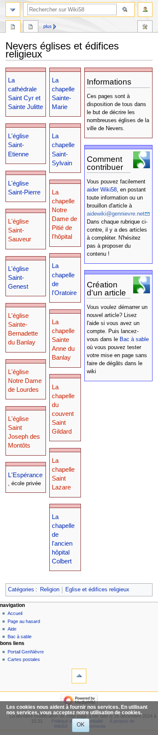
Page (13, 27)
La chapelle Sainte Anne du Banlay (63, 339)
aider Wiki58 (102, 190)
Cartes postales (24, 659)
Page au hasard (24, 621)
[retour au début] (79, 676)
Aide (12, 628)
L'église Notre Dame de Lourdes (25, 380)
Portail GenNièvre (26, 651)
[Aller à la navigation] (12, 9)
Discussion (31, 27)
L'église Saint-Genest (18, 277)
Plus (47, 26)
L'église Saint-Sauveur (19, 230)
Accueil (15, 613)
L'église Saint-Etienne (18, 144)
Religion (49, 590)
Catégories (21, 590)
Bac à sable (134, 339)
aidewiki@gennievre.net (116, 214)
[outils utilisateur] (145, 9)
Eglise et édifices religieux (97, 590)
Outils (145, 27)
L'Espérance (25, 474)
